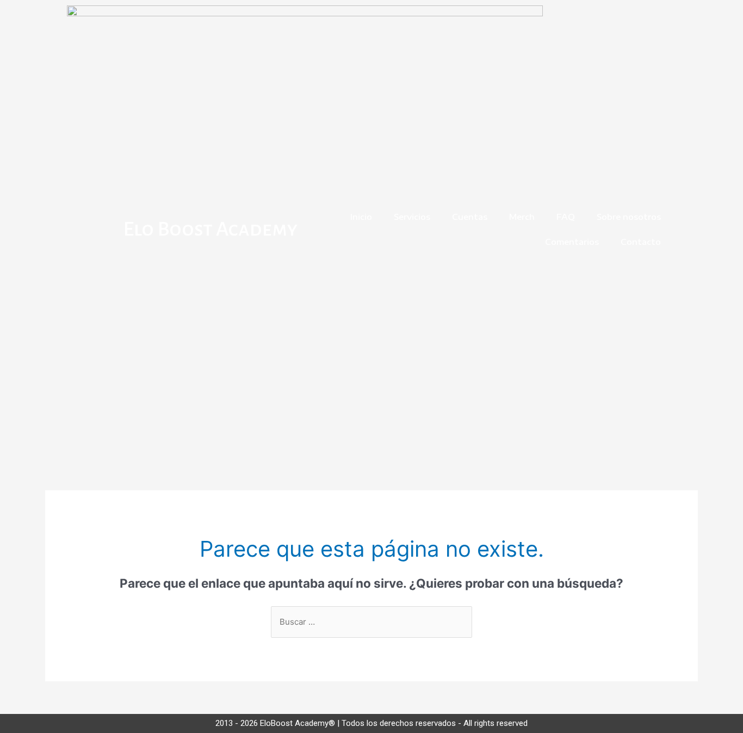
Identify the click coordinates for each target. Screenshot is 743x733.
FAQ (565, 216)
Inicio (361, 216)
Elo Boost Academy (210, 229)
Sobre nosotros (629, 216)
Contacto (641, 242)
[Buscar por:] (371, 622)
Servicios (412, 216)
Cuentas (469, 216)
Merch (522, 216)
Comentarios (572, 242)
